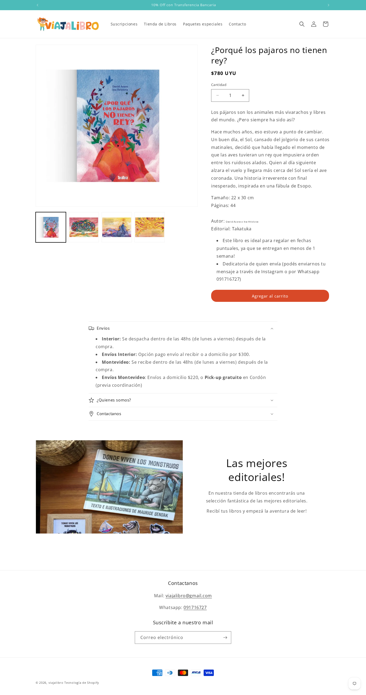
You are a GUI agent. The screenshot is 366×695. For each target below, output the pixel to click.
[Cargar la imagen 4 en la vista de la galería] (150, 227)
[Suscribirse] (225, 637)
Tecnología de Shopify (81, 683)
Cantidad (218, 84)
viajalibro (56, 683)
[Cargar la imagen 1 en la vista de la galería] (51, 227)
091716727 (195, 607)
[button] (302, 24)
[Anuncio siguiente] (328, 5)
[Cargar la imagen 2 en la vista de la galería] (84, 227)
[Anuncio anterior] (37, 5)
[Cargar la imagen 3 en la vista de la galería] (117, 227)
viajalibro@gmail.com (189, 596)
